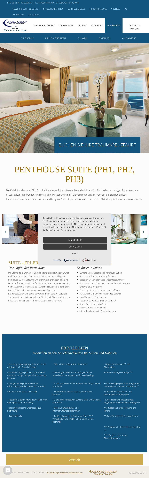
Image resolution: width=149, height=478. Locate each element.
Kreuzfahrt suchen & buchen (25, 9)
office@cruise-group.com (67, 3)
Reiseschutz (33, 15)
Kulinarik (82, 38)
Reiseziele (97, 25)
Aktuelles (115, 9)
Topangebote (66, 25)
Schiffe (82, 25)
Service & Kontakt (134, 27)
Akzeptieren (75, 239)
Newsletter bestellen (53, 9)
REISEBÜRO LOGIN (137, 472)
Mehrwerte (113, 25)
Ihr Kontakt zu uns (98, 9)
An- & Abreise (129, 38)
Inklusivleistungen (55, 38)
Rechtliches (23, 472)
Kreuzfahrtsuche (43, 25)
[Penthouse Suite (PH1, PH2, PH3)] (26, 229)
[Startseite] (15, 25)
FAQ (125, 9)
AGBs (34, 472)
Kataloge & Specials (76, 9)
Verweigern (75, 246)
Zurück (74, 460)
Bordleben (104, 38)
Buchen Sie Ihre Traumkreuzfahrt (97, 145)
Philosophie (27, 38)
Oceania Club (18, 15)
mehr (75, 253)
